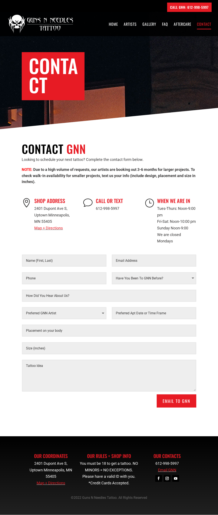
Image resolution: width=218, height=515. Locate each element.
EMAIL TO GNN (176, 401)
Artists (130, 25)
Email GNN (167, 470)
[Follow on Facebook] (158, 478)
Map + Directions (48, 228)
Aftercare (182, 25)
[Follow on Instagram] (167, 478)
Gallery (149, 25)
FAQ (165, 25)
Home (113, 25)
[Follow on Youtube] (175, 478)
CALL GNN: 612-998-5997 (189, 7)
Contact (204, 25)
